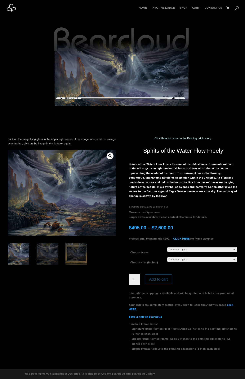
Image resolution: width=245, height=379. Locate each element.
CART (196, 7)
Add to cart (158, 279)
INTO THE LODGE (163, 7)
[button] (110, 155)
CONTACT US (213, 7)
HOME (143, 7)
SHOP (183, 7)
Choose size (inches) (144, 262)
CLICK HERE (181, 238)
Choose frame (139, 252)
